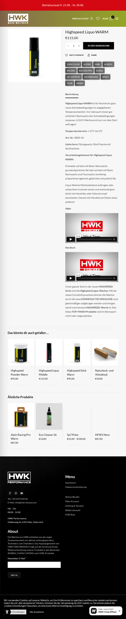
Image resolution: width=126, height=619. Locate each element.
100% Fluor (73, 64)
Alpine (87, 64)
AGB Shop (70, 514)
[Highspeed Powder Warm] (21, 352)
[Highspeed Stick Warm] (77, 352)
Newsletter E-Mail (17, 558)
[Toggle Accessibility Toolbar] (7, 612)
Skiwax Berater (72, 497)
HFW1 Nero (102, 434)
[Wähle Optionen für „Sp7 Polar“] (69, 425)
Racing (71, 70)
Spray (105, 77)
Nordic (108, 64)
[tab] (74, 95)
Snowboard (91, 77)
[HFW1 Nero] (105, 416)
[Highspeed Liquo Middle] (49, 352)
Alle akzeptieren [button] (37, 612)
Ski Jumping (73, 77)
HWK (97, 64)
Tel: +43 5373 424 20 (18, 498)
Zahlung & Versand (74, 505)
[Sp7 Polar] (77, 416)
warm (79, 83)
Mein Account (72, 501)
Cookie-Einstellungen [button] (15, 612)
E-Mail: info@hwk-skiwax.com (22, 502)
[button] (13, 361)
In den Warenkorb (98, 45)
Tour (70, 83)
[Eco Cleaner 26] (49, 416)
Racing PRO (85, 70)
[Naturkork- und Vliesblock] (105, 352)
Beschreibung (71, 94)
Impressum (70, 482)
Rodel (99, 70)
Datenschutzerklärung (76, 487)
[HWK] (18, 19)
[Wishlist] (97, 19)
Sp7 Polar (73, 434)
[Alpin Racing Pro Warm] (21, 416)
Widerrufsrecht (72, 510)
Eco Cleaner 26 (48, 434)
